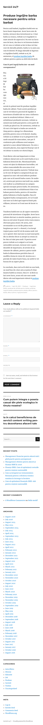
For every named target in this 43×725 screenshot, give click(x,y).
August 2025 (10, 522)
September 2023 (11, 536)
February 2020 (11, 594)
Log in (7, 705)
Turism (8, 686)
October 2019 (10, 603)
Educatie (8, 675)
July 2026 (9, 519)
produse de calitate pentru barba (18, 288)
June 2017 (9, 644)
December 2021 (11, 556)
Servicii (8, 683)
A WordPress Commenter (15, 500)
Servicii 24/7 (10, 7)
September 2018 (11, 619)
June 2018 (9, 628)
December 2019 (11, 597)
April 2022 (9, 547)
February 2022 (11, 550)
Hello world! (33, 500)
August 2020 (10, 583)
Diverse (8, 672)
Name (6, 346)
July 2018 (8, 625)
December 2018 (11, 617)
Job (6, 677)
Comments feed (11, 710)
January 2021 (10, 572)
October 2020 (10, 581)
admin (8, 286)
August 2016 (10, 653)
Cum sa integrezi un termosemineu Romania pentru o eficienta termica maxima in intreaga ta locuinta (19, 475)
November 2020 (11, 578)
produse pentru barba (20, 290)
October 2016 (10, 650)
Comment (7, 316)
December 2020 (11, 575)
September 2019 (11, 606)
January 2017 (10, 647)
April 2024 (9, 533)
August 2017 (10, 642)
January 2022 (10, 553)
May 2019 (9, 611)
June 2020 (9, 589)
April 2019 (9, 614)
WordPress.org (11, 713)
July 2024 (9, 531)
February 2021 (10, 569)
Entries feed (10, 708)
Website (6, 365)
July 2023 (9, 539)
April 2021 (9, 564)
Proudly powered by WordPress (23, 721)
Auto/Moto (9, 669)
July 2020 (9, 586)
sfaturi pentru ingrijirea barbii (17, 292)
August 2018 (10, 622)
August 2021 (10, 561)
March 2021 (9, 567)
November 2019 (11, 600)
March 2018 (9, 631)
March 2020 (10, 592)
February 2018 (10, 633)
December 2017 (11, 636)
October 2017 (10, 639)
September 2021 (11, 558)
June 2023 (9, 542)
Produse (25, 286)
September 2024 (11, 528)
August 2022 (10, 544)
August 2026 (10, 517)
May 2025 (9, 525)
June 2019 (9, 608)
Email (6, 356)
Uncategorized (11, 689)
